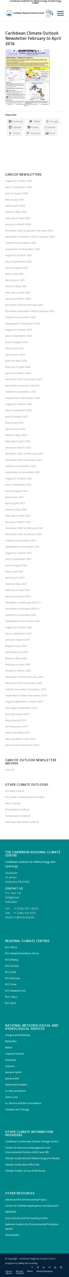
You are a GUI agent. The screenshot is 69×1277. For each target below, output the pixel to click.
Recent (19, 1271)
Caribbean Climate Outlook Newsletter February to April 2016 (33, 38)
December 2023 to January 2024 (23, 379)
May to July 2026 (14, 199)
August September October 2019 (24, 701)
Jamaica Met (12, 1078)
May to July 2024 (14, 348)
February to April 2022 (17, 515)
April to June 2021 (15, 577)
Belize (8, 1047)
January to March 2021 (18, 596)
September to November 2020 (22, 621)
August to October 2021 (18, 553)
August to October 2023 (18, 404)
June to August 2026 (16, 193)
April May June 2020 (16, 652)
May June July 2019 (15, 720)
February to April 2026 (17, 218)
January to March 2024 (18, 373)
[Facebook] (32, 1267)
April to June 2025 (15, 280)
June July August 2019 (17, 714)
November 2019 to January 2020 (23, 683)
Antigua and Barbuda (17, 1035)
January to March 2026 (18, 224)
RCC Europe (12, 965)
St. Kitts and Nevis (15, 1091)
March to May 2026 (16, 212)
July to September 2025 (18, 261)
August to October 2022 (18, 478)
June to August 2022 (16, 491)
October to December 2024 (20, 317)
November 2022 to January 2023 (23, 460)
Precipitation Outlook (17, 809)
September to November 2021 (22, 546)
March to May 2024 (16, 360)
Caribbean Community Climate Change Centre (31, 1141)
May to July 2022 (14, 497)
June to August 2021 (16, 565)
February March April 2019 (20, 739)
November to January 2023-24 (22, 385)
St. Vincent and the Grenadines (23, 1103)
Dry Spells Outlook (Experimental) (24, 797)
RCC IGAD (10, 972)
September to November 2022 (22, 472)
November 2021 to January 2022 (23, 534)
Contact (20, 1273)
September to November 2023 (22, 398)
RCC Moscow (12, 978)
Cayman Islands (14, 1053)
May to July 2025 (14, 273)
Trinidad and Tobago (17, 1109)
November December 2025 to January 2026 (29, 236)
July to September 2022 (18, 484)
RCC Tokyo (11, 996)
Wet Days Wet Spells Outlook (22, 822)
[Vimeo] (49, 1267)
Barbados (11, 1041)
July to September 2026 (18, 187)
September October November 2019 (26, 695)
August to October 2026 (18, 181)
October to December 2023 (20, 391)
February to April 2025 (17, 292)
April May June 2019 (16, 726)
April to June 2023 (15, 429)
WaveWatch (12, 1235)
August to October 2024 (18, 329)
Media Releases (45, 1271)
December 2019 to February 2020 (24, 677)
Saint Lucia (11, 1097)
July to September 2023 (18, 410)
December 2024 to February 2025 (24, 304)
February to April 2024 (17, 367)
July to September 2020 (18, 633)
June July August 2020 (17, 639)
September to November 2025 (22, 249)
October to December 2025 (20, 242)
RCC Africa (11, 947)
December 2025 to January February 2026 (29, 230)
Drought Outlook (14, 791)
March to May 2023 (16, 435)
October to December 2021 (20, 540)
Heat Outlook (13, 803)
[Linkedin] (44, 1267)
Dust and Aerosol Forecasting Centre (26, 1218)
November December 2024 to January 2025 (29, 311)
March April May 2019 (17, 732)
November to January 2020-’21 (22, 608)
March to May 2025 (16, 286)
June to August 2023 (16, 416)
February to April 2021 (17, 590)
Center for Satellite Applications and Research (32, 1205)
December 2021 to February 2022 (24, 528)
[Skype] (61, 1267)
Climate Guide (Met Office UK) (22, 1164)
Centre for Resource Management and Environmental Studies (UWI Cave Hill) (27, 1150)
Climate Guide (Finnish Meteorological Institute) (32, 1158)
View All (9, 769)
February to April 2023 (17, 441)
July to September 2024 (18, 335)
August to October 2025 (18, 255)
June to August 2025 (16, 267)
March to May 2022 (16, 509)
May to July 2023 (14, 422)
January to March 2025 (18, 298)
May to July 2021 (14, 571)
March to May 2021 (16, 584)
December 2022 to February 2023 (24, 453)
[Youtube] (55, 1267)
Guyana (10, 1066)
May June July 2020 (15, 646)
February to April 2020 (17, 664)
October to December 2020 (20, 615)
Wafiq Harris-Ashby (28, 1263)
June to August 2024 (16, 342)
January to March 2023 (18, 447)
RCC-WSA (10, 1003)
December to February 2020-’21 (23, 602)
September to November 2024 (22, 323)
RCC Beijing (11, 959)
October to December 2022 (20, 466)
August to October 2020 (18, 627)
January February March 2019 (22, 745)
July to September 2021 (18, 559)
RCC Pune (10, 984)
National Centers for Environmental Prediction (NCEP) (31, 1226)
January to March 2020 (18, 670)
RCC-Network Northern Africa (22, 953)
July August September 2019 (21, 708)
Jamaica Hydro (13, 1072)
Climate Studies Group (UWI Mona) (25, 1170)
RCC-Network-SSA (15, 990)
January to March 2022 (18, 522)
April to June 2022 (15, 503)
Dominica (10, 1060)
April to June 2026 (15, 205)
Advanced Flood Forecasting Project (25, 1199)
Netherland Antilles (16, 1084)
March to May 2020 (16, 658)
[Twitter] (38, 1267)
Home (9, 1271)
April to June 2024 (15, 354)
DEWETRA (10, 1211)
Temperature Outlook (17, 815)
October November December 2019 (25, 689)
